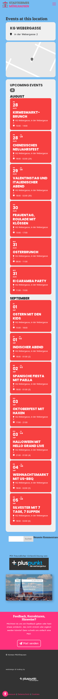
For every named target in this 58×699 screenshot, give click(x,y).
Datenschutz (24, 694)
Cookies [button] (35, 694)
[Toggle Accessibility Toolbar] (5, 694)
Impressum (10, 694)
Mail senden (31, 643)
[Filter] (12, 90)
